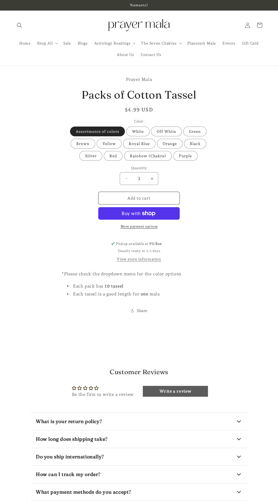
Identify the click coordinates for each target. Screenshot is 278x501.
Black (195, 143)
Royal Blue (139, 143)
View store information (139, 259)
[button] (20, 25)
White (138, 131)
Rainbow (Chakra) (148, 156)
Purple (185, 156)
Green (195, 131)
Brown (83, 143)
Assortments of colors (97, 131)
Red (113, 156)
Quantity (139, 168)
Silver (91, 156)
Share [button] (142, 310)
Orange (170, 143)
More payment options (139, 226)
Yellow (109, 143)
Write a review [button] (175, 391)
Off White (166, 131)
